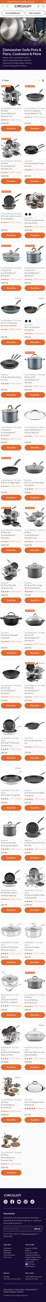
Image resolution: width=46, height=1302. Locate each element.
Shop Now (11, 128)
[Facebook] (12, 1202)
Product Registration (33, 1257)
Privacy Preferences (30, 1265)
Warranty (20, 1292)
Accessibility (29, 1262)
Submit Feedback (31, 1260)
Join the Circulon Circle (12, 1279)
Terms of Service (9, 1289)
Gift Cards (7, 1257)
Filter (6, 80)
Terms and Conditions (29, 1234)
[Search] (7, 6)
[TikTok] (32, 1202)
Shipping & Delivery (32, 1255)
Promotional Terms (31, 1289)
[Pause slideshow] (44, 1)
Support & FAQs (31, 1248)
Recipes (6, 1277)
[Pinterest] (26, 1202)
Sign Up (37, 1229)
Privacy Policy (8, 1236)
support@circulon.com (33, 1277)
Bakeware (7, 1250)
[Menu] (2, 6)
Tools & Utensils (9, 1255)
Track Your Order (31, 1253)
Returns (28, 1250)
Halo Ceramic (35, 13)
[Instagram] (6, 1202)
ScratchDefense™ (13, 13)
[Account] (38, 6)
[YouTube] (19, 1202)
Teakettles (7, 1253)
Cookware (7, 1248)
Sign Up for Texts (31, 1279)
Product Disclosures (10, 1292)
